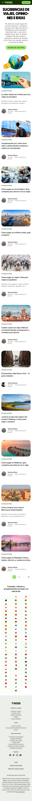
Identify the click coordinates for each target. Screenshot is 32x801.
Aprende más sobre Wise (16, 47)
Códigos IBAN (16, 742)
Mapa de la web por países (16, 768)
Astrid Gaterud (12, 383)
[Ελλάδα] (26, 632)
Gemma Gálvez (12, 109)
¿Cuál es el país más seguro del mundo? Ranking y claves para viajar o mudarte (14, 419)
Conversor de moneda (16, 740)
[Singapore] (16, 676)
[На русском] (16, 672)
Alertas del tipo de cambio (16, 744)
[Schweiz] (16, 611)
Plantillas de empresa (16, 748)
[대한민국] (26, 650)
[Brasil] (26, 603)
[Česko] (26, 618)
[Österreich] (26, 596)
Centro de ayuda (16, 725)
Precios (16, 729)
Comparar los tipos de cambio (16, 746)
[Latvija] (16, 654)
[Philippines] (16, 665)
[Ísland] (16, 647)
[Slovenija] (26, 676)
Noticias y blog (16, 713)
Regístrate (26, 2)
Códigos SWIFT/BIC (16, 738)
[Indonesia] (26, 640)
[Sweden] (26, 672)
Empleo (16, 717)
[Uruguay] (16, 686)
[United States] (26, 683)
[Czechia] (16, 618)
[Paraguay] (26, 668)
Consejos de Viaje (6, 90)
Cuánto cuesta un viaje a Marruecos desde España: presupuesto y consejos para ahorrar (15, 330)
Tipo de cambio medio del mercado (16, 727)
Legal (16, 762)
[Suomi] (16, 629)
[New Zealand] (26, 661)
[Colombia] (26, 614)
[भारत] (26, 643)
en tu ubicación (20, 791)
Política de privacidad (16, 765)
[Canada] (16, 607)
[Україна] (16, 683)
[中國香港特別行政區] (26, 636)
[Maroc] (26, 654)
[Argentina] (16, 596)
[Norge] (16, 661)
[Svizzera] (26, 607)
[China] (16, 614)
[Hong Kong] (16, 636)
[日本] (16, 650)
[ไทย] (26, 679)
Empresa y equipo (16, 711)
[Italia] (26, 647)
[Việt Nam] (26, 686)
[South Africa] (16, 690)
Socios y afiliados (16, 718)
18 (28, 577)
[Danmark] (26, 621)
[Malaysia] (26, 658)
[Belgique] (26, 600)
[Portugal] (16, 668)
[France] (26, 629)
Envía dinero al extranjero (16, 736)
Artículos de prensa (16, 715)
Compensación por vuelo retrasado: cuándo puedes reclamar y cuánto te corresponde (14, 145)
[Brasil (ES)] (16, 603)
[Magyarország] (16, 640)
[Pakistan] (26, 665)
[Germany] (16, 621)
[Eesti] (16, 625)
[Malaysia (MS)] (16, 658)
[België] (16, 600)
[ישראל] (16, 643)
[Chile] (26, 611)
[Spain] (26, 625)
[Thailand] (16, 679)
